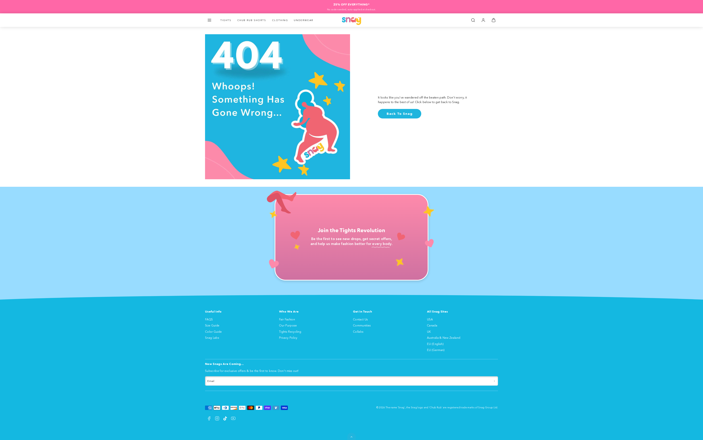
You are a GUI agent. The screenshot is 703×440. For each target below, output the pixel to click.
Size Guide (212, 325)
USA (430, 319)
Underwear (303, 20)
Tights (225, 20)
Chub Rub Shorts (251, 20)
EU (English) (435, 344)
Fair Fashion (287, 319)
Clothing (280, 20)
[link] (483, 20)
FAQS (209, 319)
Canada (432, 325)
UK (429, 331)
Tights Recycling (290, 331)
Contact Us (360, 319)
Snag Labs (212, 337)
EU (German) (436, 350)
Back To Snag (400, 114)
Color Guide (213, 331)
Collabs (358, 331)
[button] (209, 20)
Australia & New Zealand (443, 337)
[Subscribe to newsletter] (494, 381)
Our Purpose (288, 325)
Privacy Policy (288, 337)
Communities (362, 325)
